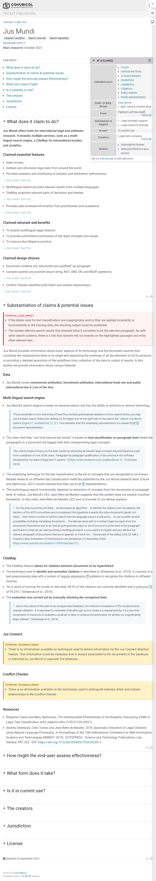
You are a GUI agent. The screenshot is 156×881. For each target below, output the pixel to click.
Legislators (127, 84)
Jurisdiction (14, 101)
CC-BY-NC (26, 876)
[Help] (149, 60)
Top (147, 296)
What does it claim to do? (23, 67)
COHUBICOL (20, 873)
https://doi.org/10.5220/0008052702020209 (68, 742)
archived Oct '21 (43, 423)
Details (145, 115)
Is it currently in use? (19, 90)
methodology (106, 158)
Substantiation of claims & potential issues (35, 73)
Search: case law (37, 38)
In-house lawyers (131, 75)
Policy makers (129, 92)
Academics (127, 80)
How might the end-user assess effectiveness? (37, 79)
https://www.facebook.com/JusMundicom (93, 459)
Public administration (133, 97)
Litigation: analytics (14, 38)
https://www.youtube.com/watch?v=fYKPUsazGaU (43, 543)
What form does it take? (22, 84)
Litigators (126, 88)
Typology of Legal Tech (15, 22)
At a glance (105, 60)
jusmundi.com (12, 43)
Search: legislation (59, 38)
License (11, 107)
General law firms (131, 71)
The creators (14, 95)
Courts (125, 67)
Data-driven (125, 102)
